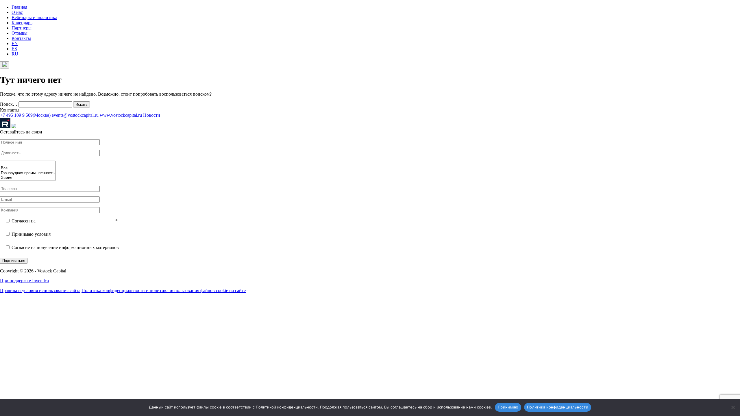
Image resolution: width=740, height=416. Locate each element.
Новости (151, 115)
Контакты (21, 38)
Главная (19, 7)
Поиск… (8, 104)
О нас (17, 12)
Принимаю (508, 407)
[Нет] (733, 407)
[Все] (27, 168)
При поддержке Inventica (24, 280)
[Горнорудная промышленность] (27, 173)
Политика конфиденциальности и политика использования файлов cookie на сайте (164, 290)
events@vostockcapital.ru (75, 115)
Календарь (22, 22)
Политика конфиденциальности (557, 407)
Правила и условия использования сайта (40, 290)
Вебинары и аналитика (34, 17)
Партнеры (22, 27)
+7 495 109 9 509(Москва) (25, 115)
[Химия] (27, 178)
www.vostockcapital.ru (121, 115)
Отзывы (19, 33)
